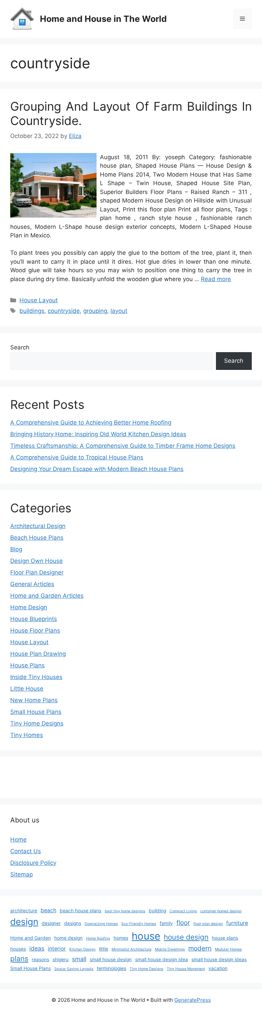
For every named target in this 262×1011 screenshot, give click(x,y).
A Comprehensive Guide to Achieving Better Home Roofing (90, 422)
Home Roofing (98, 938)
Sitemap (21, 874)
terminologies (111, 968)
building (157, 910)
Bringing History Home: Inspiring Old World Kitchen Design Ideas (98, 434)
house (146, 936)
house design (186, 937)
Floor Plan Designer (36, 572)
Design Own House (36, 560)
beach (48, 910)
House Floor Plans (35, 630)
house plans (225, 938)
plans (19, 958)
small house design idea (161, 959)
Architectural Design (38, 526)
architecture (23, 910)
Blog (16, 549)
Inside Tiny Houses (36, 677)
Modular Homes (228, 949)
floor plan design (208, 924)
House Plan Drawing (38, 653)
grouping (95, 310)
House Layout (38, 300)
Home (18, 839)
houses (18, 949)
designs (72, 923)
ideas (36, 948)
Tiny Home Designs (36, 723)
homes (121, 938)
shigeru (61, 959)
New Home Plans (34, 700)
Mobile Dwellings (170, 949)
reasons (40, 959)
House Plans (27, 665)
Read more (216, 279)
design (24, 921)
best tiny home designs (125, 911)
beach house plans (80, 910)
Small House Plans (35, 711)
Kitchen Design (82, 949)
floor (183, 923)
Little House (26, 688)
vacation (218, 968)
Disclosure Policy (33, 862)
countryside (64, 310)
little (103, 949)
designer (51, 923)
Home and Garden (30, 938)
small (79, 958)
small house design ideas (219, 959)
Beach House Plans (36, 537)
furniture (237, 923)
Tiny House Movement (186, 969)
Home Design (28, 607)
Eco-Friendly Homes (138, 924)
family (166, 923)
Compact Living (183, 911)
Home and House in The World (103, 19)
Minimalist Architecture (131, 949)
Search (19, 347)
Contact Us (25, 851)
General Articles (32, 584)
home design (68, 938)
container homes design (221, 911)
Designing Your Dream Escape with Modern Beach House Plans (97, 469)
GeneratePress (192, 1000)
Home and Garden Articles (47, 595)
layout (119, 310)
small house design (111, 959)
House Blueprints (33, 618)
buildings (31, 310)
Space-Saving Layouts (73, 969)
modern (200, 948)
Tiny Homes (26, 735)
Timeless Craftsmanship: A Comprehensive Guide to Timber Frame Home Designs (122, 445)
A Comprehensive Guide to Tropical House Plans (76, 457)
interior (57, 948)
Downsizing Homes (101, 924)
